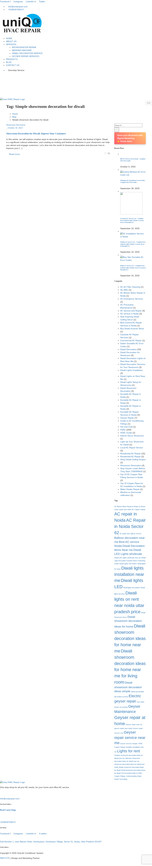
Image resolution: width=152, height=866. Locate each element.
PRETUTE (5, 858)
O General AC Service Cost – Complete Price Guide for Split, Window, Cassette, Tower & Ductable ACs (132, 220)
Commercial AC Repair (131, 340)
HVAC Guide (126, 433)
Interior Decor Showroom (132, 435)
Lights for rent (128, 751)
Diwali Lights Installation (131, 370)
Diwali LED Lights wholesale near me (127, 558)
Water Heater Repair (130, 489)
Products (12, 59)
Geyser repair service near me (129, 737)
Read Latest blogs (8, 810)
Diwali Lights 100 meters (128, 564)
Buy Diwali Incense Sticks (132, 328)
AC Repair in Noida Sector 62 (130, 526)
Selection (128, 758)
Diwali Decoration (128, 349)
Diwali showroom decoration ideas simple (128, 687)
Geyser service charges (129, 743)
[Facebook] (76, 75)
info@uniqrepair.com (9, 798)
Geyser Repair (127, 418)
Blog (9, 62)
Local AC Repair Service (131, 447)
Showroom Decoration (15, 125)
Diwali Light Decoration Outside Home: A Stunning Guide (129, 561)
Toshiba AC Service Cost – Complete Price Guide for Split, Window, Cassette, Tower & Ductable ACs (132, 244)
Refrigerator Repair (24, 47)
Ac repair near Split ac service (130, 533)
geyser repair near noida (123, 728)
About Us (11, 41)
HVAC (123, 430)
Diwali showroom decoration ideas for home (128, 621)
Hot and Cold (126, 427)
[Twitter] (76, 87)
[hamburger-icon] (148, 103)
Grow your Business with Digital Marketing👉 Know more (130, 138)
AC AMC (124, 290)
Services (11, 44)
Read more (14, 154)
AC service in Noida (129, 313)
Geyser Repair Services (25, 56)
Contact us (12, 65)
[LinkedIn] (76, 81)
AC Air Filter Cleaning (130, 287)
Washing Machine (22, 50)
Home (9, 38)
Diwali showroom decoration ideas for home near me (130, 638)
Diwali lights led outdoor (131, 587)
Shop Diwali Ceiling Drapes (133, 459)
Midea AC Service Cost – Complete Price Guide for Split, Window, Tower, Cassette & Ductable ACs (133, 268)
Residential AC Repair (130, 453)
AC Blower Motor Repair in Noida (126, 506)
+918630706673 (7, 822)
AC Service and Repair (131, 310)
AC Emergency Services (131, 299)
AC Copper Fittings (138, 509)
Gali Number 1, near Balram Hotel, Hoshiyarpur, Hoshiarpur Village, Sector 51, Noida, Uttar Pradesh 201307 (51, 841)
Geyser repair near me (134, 724)
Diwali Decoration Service (27, 53)
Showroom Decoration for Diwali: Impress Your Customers (36, 133)
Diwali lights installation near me (129, 574)
